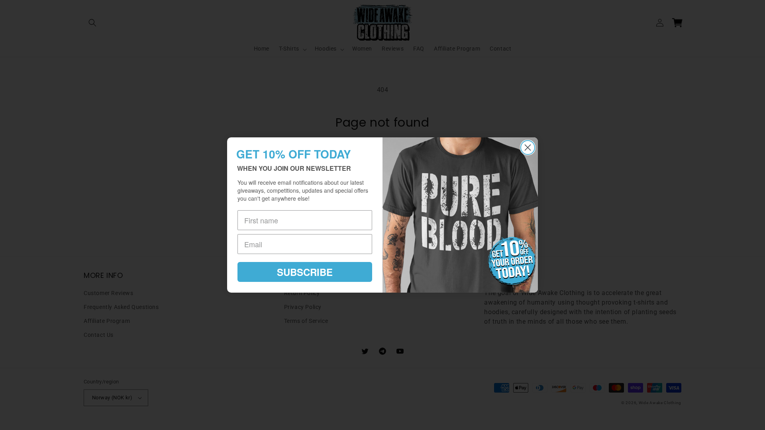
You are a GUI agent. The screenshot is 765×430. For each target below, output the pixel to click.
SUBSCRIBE (305, 272)
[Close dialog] (528, 147)
